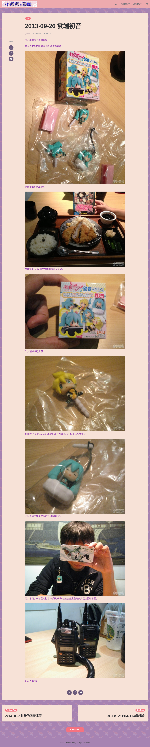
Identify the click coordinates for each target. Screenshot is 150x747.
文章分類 (124, 4)
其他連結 (136, 4)
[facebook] (11, 53)
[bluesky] (11, 59)
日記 (28, 18)
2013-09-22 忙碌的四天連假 (23, 716)
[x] (11, 47)
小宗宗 (27, 34)
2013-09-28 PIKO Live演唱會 (126, 716)
